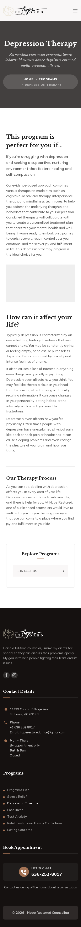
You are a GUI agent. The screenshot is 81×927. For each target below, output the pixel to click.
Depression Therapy (22, 803)
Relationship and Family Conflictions (35, 823)
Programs (48, 79)
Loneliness (15, 810)
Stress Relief (17, 797)
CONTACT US (26, 571)
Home (28, 79)
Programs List (18, 790)
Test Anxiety (17, 816)
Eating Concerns (19, 830)
